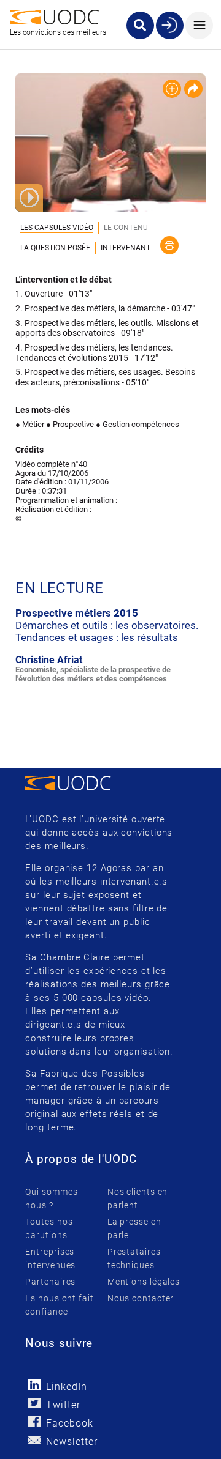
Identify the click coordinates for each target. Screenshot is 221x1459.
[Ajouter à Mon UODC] (172, 89)
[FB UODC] (34, 1421)
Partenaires (50, 1281)
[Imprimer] (169, 245)
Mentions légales (143, 1281)
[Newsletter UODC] (34, 1440)
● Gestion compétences (137, 424)
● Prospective (70, 424)
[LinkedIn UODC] (34, 1384)
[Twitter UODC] (34, 1403)
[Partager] (193, 89)
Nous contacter (140, 1298)
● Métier (29, 424)
